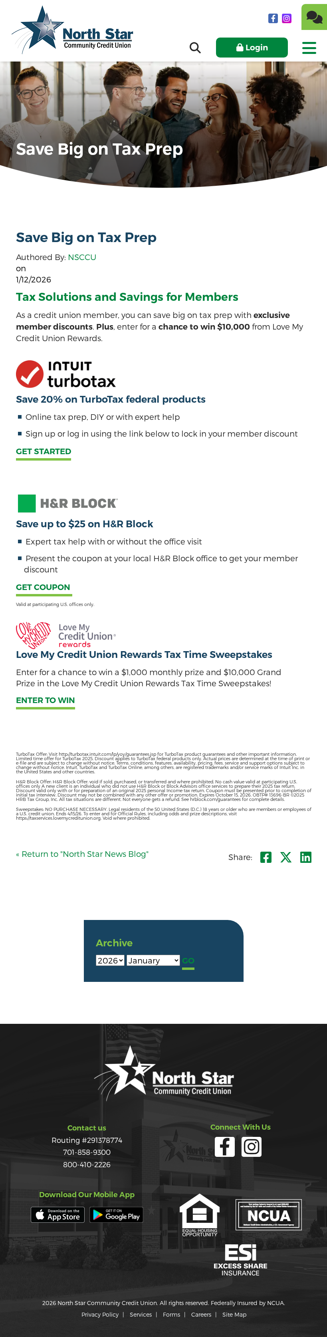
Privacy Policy (100, 1314)
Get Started (43, 451)
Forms (171, 1314)
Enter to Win (45, 700)
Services (141, 1314)
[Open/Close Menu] (308, 45)
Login (257, 47)
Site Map (234, 1314)
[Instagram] (286, 18)
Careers (201, 1314)
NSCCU (82, 257)
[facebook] (274, 18)
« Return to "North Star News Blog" (82, 853)
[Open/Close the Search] (195, 48)
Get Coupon (44, 587)
